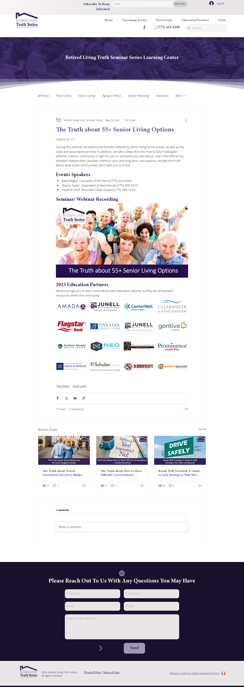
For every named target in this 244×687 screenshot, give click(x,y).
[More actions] (186, 120)
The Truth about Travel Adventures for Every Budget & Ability (63, 473)
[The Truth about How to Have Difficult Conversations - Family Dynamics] (122, 450)
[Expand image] (82, 302)
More (178, 96)
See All (202, 429)
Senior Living (86, 96)
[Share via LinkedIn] (75, 398)
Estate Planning (138, 96)
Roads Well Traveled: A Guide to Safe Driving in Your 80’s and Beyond (179, 473)
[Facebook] (144, 27)
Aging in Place (112, 96)
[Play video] (122, 240)
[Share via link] (84, 398)
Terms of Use (111, 672)
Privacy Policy (92, 672)
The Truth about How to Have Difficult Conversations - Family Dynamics (121, 473)
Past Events (63, 96)
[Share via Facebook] (57, 398)
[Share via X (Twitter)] (66, 398)
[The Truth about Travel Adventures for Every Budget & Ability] (64, 450)
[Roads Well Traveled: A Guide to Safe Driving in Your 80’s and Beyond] (180, 450)
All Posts (43, 96)
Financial (162, 96)
